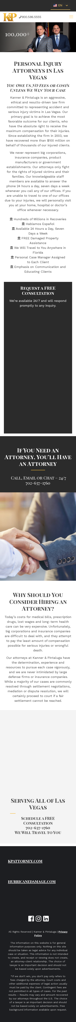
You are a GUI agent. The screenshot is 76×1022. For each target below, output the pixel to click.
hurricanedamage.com (32, 881)
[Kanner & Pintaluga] (10, 16)
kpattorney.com (25, 860)
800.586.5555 (31, 17)
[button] (71, 17)
